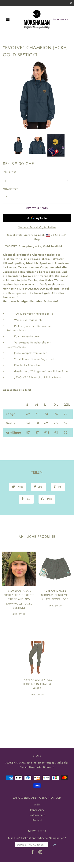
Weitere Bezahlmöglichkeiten (37, 227)
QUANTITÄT (8, 189)
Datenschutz (37, 815)
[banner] (37, 19)
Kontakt (37, 820)
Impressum (37, 810)
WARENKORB (60, 19)
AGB (37, 804)
